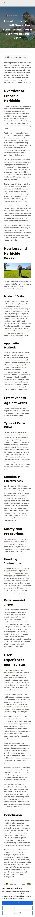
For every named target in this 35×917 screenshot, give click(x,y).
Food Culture (24, 16)
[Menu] (32, 3)
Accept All (17, 903)
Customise (17, 908)
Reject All (17, 913)
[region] (17, 901)
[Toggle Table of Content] (24, 57)
